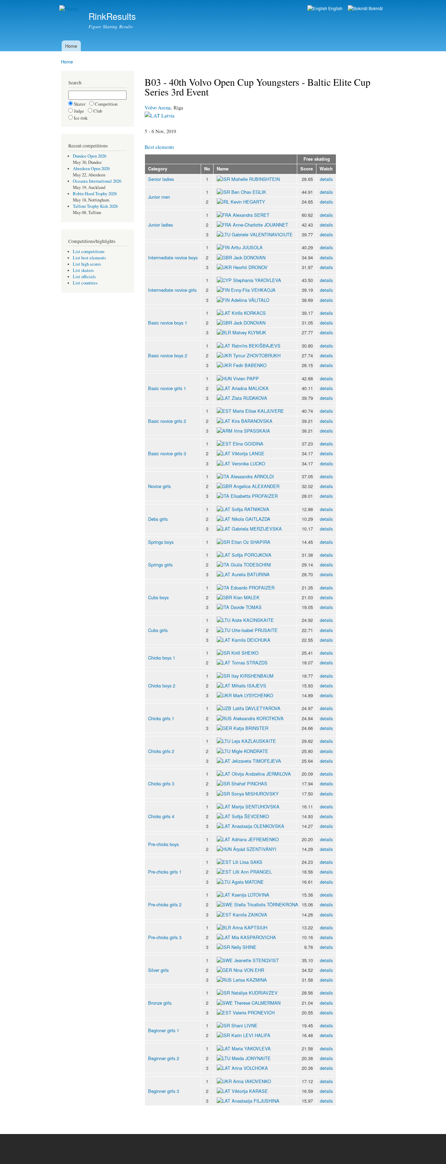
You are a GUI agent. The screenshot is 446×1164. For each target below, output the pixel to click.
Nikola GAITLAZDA (251, 519)
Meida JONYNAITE (251, 1058)
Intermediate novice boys (173, 257)
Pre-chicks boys (163, 844)
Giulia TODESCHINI (251, 564)
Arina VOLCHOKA (250, 1068)
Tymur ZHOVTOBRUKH (256, 355)
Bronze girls (159, 1002)
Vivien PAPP (246, 378)
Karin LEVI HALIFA (250, 1035)
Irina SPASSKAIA (252, 430)
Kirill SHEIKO (245, 652)
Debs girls (158, 519)
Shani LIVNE (244, 1025)
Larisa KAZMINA (250, 979)
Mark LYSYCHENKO (253, 695)
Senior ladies (161, 179)
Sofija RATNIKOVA (250, 509)
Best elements (159, 146)
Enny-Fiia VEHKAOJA (253, 290)
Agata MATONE (248, 881)
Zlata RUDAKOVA (249, 398)
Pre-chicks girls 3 (165, 937)
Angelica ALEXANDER (256, 486)
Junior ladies (160, 224)
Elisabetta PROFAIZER (254, 496)
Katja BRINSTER (250, 728)
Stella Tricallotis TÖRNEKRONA (266, 904)
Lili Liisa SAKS (247, 862)
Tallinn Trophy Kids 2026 (95, 206)
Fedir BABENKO (250, 365)
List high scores (87, 264)
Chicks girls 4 (161, 816)
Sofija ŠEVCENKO (250, 816)
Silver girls (158, 970)
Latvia (167, 115)
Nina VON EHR (248, 970)
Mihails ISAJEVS (249, 685)
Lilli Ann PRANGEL (252, 871)
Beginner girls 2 (163, 1058)
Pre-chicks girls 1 (165, 871)
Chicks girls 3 (161, 783)
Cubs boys (158, 597)
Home (71, 46)
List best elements (89, 258)
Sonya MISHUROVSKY (255, 793)
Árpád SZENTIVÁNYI (254, 849)
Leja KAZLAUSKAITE (254, 741)
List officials (84, 277)
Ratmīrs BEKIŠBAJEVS (256, 345)
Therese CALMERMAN (257, 1002)
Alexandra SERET (251, 215)
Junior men (159, 196)
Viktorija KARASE (250, 1091)
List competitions (89, 251)
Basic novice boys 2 (167, 355)
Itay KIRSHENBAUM (252, 675)
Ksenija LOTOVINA (250, 894)
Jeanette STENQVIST (256, 960)
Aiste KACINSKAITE (253, 620)
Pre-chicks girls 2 (165, 904)
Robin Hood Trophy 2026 (95, 194)
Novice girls (159, 486)
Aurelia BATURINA (251, 574)
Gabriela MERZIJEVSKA (257, 528)
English (335, 8)
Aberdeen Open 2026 (91, 169)
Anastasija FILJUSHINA (255, 1100)
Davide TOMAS (246, 607)
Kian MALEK (246, 597)
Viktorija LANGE (248, 453)
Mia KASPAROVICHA (254, 937)
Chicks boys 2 (161, 685)
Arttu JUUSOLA (247, 247)
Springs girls (160, 564)
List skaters (83, 270)
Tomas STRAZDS (250, 662)
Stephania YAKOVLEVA (257, 280)
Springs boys (161, 542)
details (326, 179)
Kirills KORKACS (249, 313)
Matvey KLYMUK (249, 332)
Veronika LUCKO (248, 463)
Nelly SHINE (243, 947)
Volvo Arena (158, 107)
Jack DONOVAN (249, 257)
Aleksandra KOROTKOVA (258, 718)
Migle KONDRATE (250, 751)
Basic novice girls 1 (167, 388)
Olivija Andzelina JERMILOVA (261, 773)
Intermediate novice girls (172, 290)
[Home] (69, 9)
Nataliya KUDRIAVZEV (254, 992)
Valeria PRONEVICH (254, 1012)
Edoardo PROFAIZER (253, 587)
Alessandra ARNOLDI (252, 476)
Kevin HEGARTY (248, 201)
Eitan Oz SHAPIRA (250, 542)
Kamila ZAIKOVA (250, 914)
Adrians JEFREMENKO (255, 839)
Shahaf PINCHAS (249, 783)
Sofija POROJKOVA (251, 554)
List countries (85, 283)
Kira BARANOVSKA (252, 421)
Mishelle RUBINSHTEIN (255, 179)
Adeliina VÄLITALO (250, 300)
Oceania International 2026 (97, 181)
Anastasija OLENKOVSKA (258, 826)
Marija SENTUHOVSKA (255, 806)
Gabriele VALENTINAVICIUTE (262, 234)
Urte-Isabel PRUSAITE (255, 630)
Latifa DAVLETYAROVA (256, 708)
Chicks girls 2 (161, 751)
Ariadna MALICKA (250, 388)
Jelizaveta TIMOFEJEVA (256, 761)
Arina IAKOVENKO (252, 1081)
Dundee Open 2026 (89, 156)
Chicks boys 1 (161, 657)
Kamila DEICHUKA (251, 640)
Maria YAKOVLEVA (251, 1048)
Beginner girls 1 (163, 1030)
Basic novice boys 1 (167, 322)
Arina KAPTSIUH (249, 927)
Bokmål (375, 8)
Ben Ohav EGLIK (248, 192)
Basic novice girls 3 (167, 453)
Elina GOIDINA (248, 443)
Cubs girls (158, 630)
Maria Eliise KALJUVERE (258, 411)
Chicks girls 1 (161, 718)
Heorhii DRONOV (250, 267)
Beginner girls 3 (163, 1091)
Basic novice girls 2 (167, 421)
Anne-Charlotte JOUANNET (260, 224)
